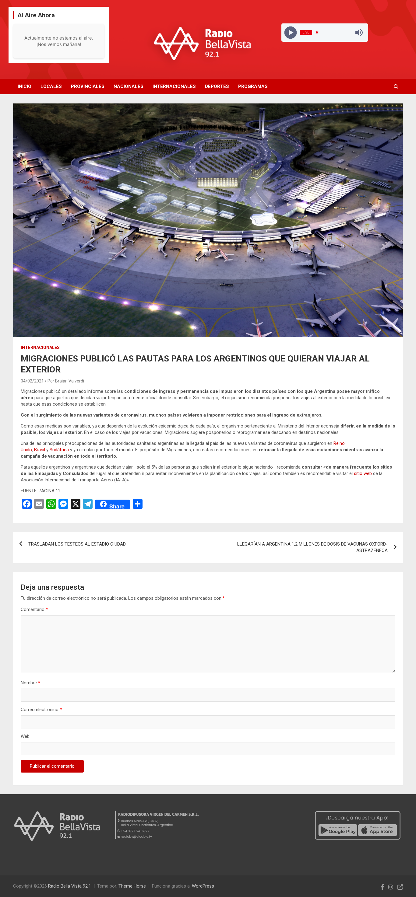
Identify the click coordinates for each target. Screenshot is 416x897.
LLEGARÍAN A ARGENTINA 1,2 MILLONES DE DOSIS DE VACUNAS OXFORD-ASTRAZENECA (312, 547)
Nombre (30, 683)
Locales (51, 86)
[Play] (290, 32)
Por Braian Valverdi (66, 381)
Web (25, 736)
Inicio (24, 86)
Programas (253, 86)
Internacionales (174, 86)
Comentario (34, 609)
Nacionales (128, 86)
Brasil (40, 449)
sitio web (363, 473)
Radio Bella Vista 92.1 (69, 886)
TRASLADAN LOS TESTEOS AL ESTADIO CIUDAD (77, 544)
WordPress (203, 886)
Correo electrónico (41, 709)
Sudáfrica (60, 449)
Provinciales (87, 86)
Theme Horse (132, 886)
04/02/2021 (32, 381)
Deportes (217, 86)
